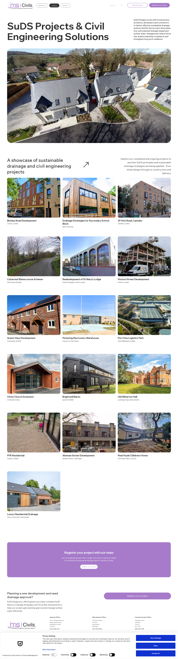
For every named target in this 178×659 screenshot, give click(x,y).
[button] (159, 5)
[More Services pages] (45, 5)
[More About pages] (67, 5)
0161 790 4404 (97, 629)
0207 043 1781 (139, 629)
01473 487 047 (55, 629)
